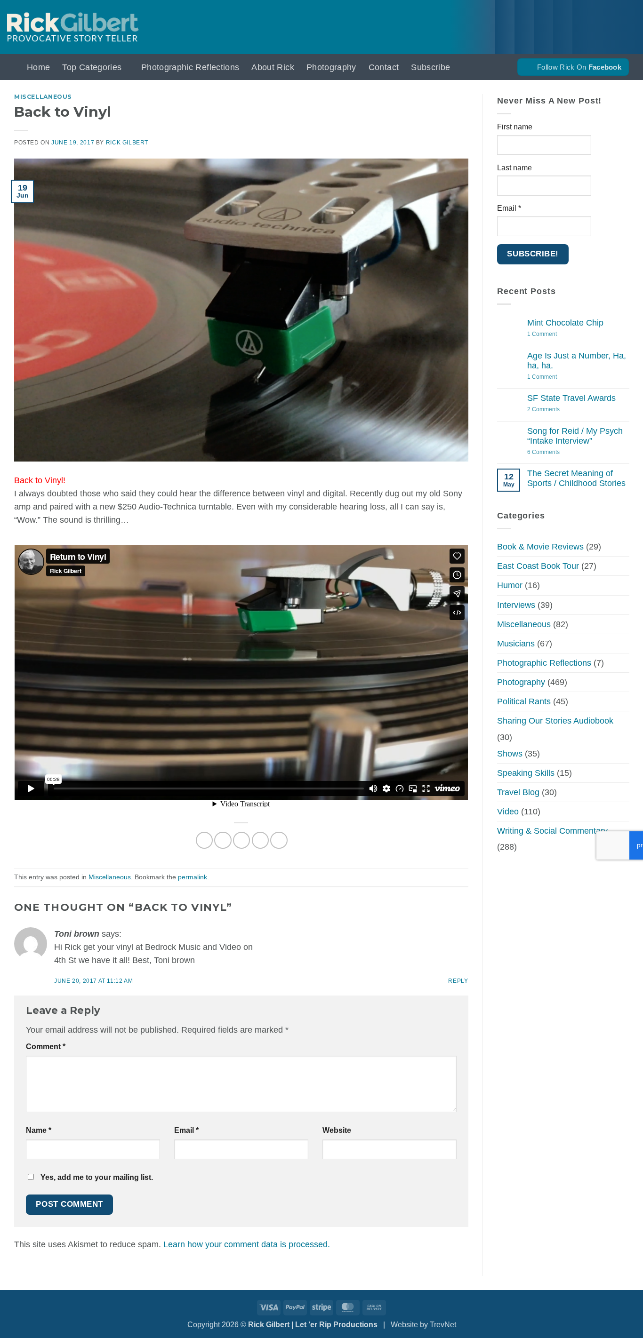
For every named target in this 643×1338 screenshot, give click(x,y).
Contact (384, 67)
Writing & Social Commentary (552, 831)
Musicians (516, 643)
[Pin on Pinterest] (260, 840)
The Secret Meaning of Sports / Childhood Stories (576, 478)
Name (38, 1130)
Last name (514, 168)
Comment (45, 1047)
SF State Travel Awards (571, 398)
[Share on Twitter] (222, 840)
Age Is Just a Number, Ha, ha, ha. (576, 360)
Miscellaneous (43, 96)
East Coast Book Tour (538, 566)
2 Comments (553, 409)
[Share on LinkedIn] (278, 840)
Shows (509, 753)
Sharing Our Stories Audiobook (555, 720)
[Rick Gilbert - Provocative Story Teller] (73, 27)
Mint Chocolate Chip (565, 322)
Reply (458, 981)
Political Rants (524, 701)
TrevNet (443, 1325)
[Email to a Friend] (241, 840)
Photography (331, 67)
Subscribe (430, 67)
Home (38, 67)
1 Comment (555, 334)
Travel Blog (518, 792)
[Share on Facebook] (204, 840)
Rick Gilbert (127, 142)
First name (514, 127)
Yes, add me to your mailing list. (96, 1177)
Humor (509, 585)
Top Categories (91, 67)
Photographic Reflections (190, 67)
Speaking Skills (526, 773)
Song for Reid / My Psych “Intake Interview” (575, 436)
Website (336, 1130)
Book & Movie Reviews (540, 546)
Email (186, 1130)
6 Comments (555, 452)
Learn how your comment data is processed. (246, 1244)
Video (508, 811)
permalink (192, 877)
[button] (11, 67)
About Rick (272, 67)
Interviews (516, 605)
